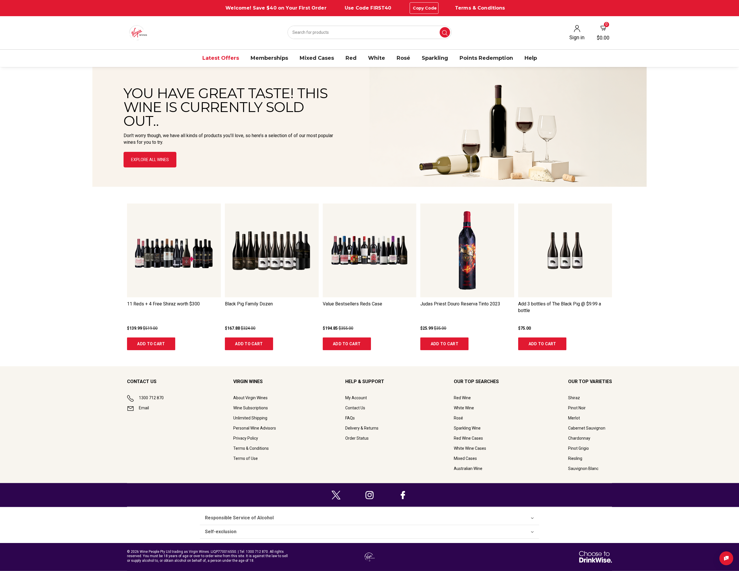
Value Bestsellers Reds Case (352, 304)
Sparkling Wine (467, 428)
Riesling (575, 458)
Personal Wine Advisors (254, 428)
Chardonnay (579, 438)
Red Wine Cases (468, 438)
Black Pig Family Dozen (249, 304)
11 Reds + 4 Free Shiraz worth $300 (163, 304)
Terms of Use (245, 458)
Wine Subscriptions (250, 408)
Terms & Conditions (480, 8)
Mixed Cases (465, 458)
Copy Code (425, 8)
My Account (356, 397)
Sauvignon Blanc (583, 468)
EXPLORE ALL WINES (150, 159)
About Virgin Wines (250, 397)
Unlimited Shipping (250, 418)
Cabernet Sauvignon (586, 428)
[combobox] (369, 32)
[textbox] (229, 115)
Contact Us (355, 408)
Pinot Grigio (578, 448)
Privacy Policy (245, 438)
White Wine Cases (470, 448)
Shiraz (574, 397)
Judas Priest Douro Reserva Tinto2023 (460, 304)
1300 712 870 (151, 397)
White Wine (464, 408)
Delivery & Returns (361, 428)
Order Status (357, 438)
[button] (369, 127)
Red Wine (462, 397)
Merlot (574, 418)
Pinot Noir (577, 408)
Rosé (458, 418)
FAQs (350, 418)
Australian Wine (468, 468)
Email (144, 408)
